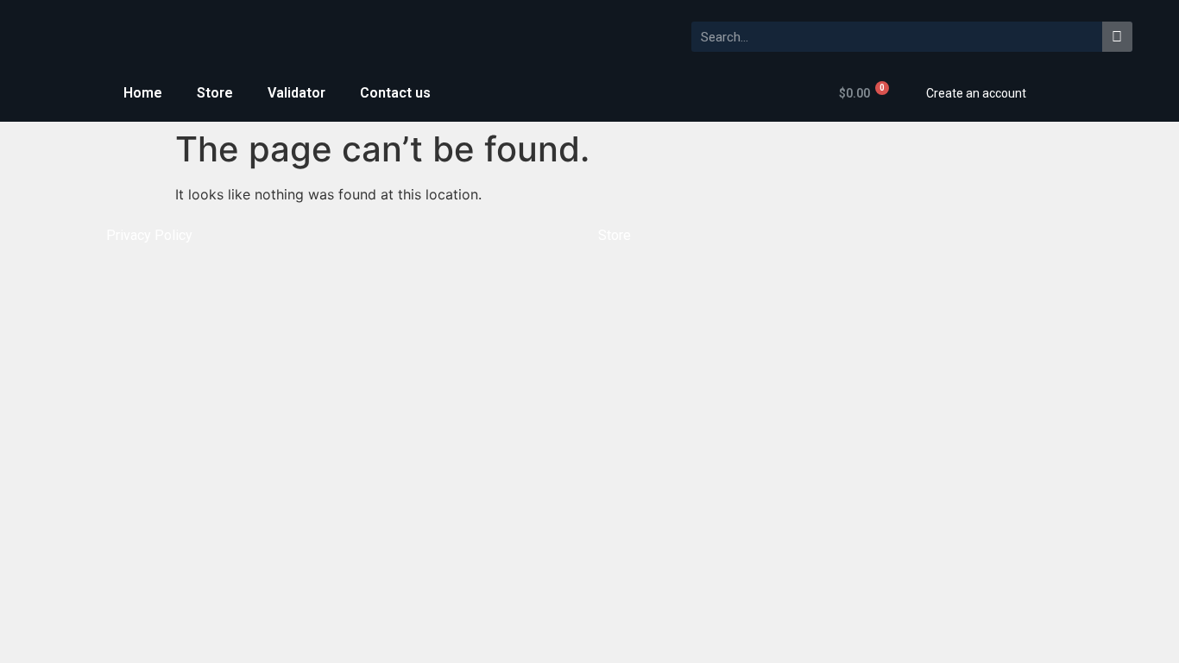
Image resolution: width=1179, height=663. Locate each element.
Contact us (395, 93)
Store (215, 93)
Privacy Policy (149, 235)
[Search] (1117, 37)
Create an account (976, 93)
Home (142, 93)
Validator (296, 93)
